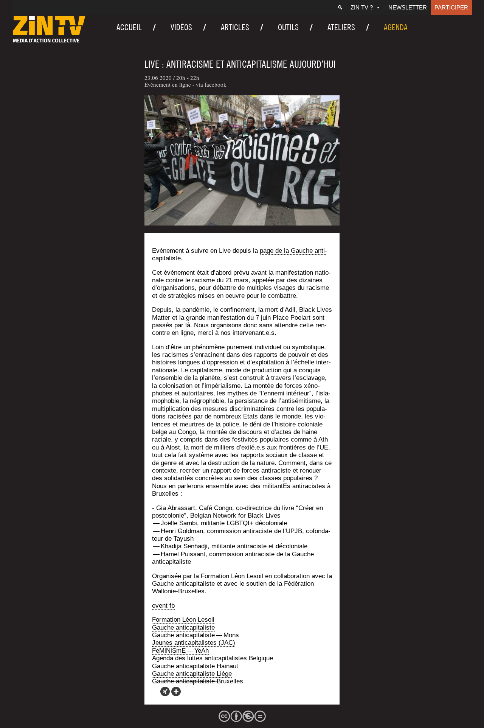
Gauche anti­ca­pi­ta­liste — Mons (195, 635)
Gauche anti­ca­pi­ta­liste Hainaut (195, 666)
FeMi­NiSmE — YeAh (180, 650)
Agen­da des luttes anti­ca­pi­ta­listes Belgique (212, 658)
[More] (176, 691)
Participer (451, 7)
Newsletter (407, 7)
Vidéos (181, 27)
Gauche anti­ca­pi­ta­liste (183, 627)
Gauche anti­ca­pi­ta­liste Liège (192, 673)
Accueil (129, 27)
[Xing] (165, 691)
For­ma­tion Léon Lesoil (183, 619)
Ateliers (341, 27)
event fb (163, 605)
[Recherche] (340, 7)
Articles (235, 27)
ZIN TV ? (362, 7)
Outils (288, 27)
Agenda (396, 27)
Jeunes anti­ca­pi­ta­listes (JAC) (193, 642)
